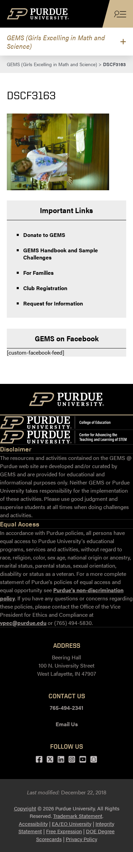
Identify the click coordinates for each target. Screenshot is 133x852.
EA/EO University (71, 823)
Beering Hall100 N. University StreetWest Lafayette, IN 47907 (66, 665)
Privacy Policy (81, 838)
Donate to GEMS (44, 235)
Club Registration (45, 288)
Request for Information (53, 303)
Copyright (25, 808)
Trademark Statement (77, 815)
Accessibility (33, 823)
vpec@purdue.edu (23, 623)
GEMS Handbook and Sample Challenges (60, 253)
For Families (38, 272)
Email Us (67, 724)
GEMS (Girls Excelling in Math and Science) (56, 41)
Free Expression (64, 831)
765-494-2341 (66, 708)
